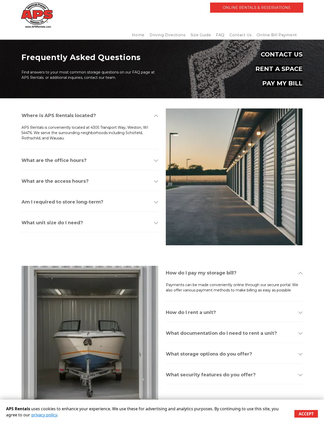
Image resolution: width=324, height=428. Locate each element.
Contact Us (241, 35)
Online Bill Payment (277, 35)
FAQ (220, 35)
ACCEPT (306, 414)
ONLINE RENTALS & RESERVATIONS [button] (256, 7)
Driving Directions (168, 35)
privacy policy (44, 415)
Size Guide (201, 35)
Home (138, 35)
